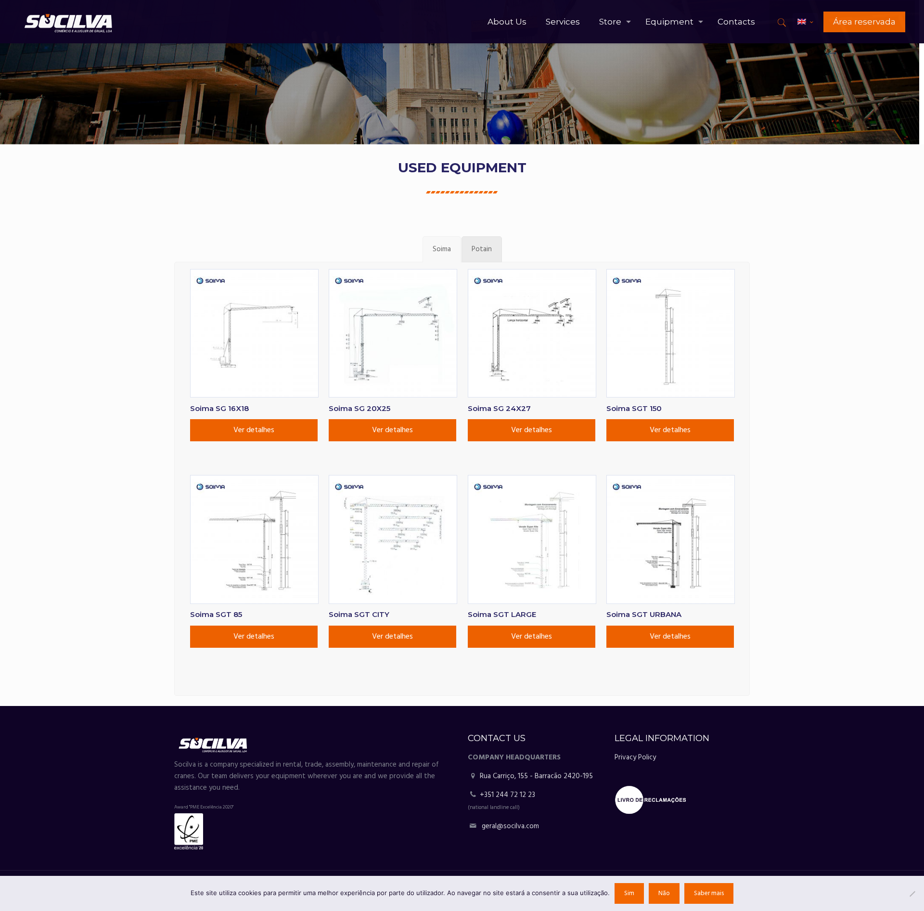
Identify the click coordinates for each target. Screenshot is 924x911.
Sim (629, 893)
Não (664, 893)
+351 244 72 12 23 (507, 795)
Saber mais (709, 893)
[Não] (912, 893)
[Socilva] (68, 21)
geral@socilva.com (510, 826)
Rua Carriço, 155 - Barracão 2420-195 (535, 776)
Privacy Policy (635, 757)
